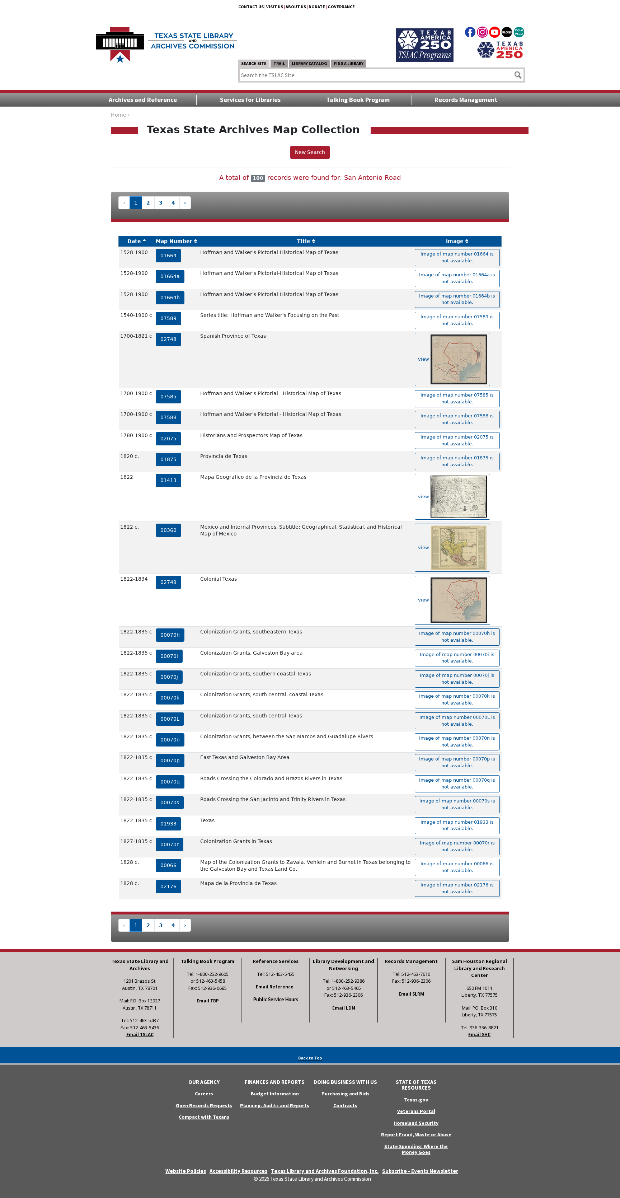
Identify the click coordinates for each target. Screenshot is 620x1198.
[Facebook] (470, 33)
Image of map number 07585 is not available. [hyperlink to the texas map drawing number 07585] (457, 398)
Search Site (254, 63)
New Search (310, 152)
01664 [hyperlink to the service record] (168, 255)
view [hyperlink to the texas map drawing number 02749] (424, 600)
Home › (120, 115)
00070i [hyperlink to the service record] (169, 656)
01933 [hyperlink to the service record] (168, 824)
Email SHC (479, 1034)
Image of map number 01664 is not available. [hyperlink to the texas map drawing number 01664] (457, 257)
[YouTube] (494, 33)
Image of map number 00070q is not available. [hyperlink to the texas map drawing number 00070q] (457, 783)
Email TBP (208, 1001)
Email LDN (343, 1008)
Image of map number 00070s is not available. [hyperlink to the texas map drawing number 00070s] (457, 804)
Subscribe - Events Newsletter (420, 1170)
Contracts (345, 1105)
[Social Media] (519, 33)
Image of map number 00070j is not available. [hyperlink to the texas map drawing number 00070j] (457, 679)
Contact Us (251, 6)
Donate (317, 6)
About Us (296, 6)
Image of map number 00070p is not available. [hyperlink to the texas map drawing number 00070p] (457, 762)
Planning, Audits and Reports (274, 1105)
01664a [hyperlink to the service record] (170, 276)
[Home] (166, 41)
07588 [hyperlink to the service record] (168, 417)
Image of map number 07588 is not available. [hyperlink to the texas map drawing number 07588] (457, 419)
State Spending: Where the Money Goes (416, 1149)
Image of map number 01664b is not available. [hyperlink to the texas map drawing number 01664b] (457, 299)
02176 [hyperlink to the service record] (168, 886)
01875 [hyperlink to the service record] (168, 459)
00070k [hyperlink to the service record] (169, 698)
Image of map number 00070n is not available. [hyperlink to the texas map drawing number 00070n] (457, 741)
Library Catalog (309, 63)
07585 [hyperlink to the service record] (168, 396)
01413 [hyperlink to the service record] (168, 480)
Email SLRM (411, 994)
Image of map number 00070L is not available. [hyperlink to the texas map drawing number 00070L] (457, 721)
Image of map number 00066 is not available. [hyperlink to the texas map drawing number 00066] (457, 867)
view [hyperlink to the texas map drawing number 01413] (424, 496)
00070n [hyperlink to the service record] (170, 740)
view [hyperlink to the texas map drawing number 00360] (424, 547)
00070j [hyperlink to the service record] (169, 677)
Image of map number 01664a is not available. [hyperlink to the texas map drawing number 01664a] (457, 278)
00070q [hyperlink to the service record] (170, 782)
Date (134, 241)
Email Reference (274, 987)
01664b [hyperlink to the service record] (170, 297)
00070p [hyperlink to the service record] (170, 760)
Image (455, 241)
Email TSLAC (140, 1034)
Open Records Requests (204, 1105)
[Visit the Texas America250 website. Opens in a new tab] (500, 49)
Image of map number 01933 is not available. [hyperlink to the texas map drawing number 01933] (457, 825)
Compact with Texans (204, 1117)
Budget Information (275, 1093)
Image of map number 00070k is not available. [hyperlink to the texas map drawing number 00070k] (457, 699)
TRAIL (279, 63)
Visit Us (274, 6)
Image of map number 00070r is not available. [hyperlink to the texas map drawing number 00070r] (457, 846)
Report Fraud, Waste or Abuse (416, 1134)
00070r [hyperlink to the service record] (169, 844)
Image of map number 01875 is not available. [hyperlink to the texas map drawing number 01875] (457, 461)
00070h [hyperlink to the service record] (170, 635)
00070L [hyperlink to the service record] (169, 719)
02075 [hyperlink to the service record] (168, 438)
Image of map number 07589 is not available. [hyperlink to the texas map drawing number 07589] (457, 320)
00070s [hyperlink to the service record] (169, 802)
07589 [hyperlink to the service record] (168, 318)
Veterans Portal (416, 1111)
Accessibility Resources (238, 1170)
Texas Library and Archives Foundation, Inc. (325, 1170)
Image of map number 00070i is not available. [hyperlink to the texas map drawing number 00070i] (457, 658)
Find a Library (348, 63)
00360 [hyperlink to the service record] (168, 530)
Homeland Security (416, 1123)
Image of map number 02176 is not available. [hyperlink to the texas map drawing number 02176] (457, 888)
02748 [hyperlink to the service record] (168, 339)
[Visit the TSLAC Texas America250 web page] (425, 37)
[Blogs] (506, 33)
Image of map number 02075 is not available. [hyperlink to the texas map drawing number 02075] (457, 440)
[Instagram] (482, 33)
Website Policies (185, 1170)
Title (303, 241)
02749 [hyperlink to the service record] (168, 582)
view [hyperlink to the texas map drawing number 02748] (424, 359)
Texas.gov (416, 1099)
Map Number (174, 241)
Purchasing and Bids (345, 1093)
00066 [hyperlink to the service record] (168, 865)
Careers (204, 1093)
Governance (341, 6)
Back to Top (310, 1058)
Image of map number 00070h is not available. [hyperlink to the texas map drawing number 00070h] (457, 637)
